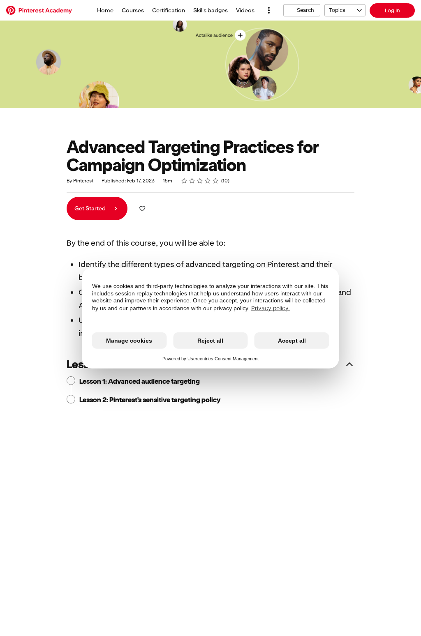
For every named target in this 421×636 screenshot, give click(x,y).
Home (105, 10)
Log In (392, 10)
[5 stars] (216, 180)
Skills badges (210, 10)
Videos (245, 10)
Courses (133, 10)
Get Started (90, 208)
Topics (337, 10)
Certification (168, 10)
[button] (269, 10)
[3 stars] (200, 180)
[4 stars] (208, 180)
